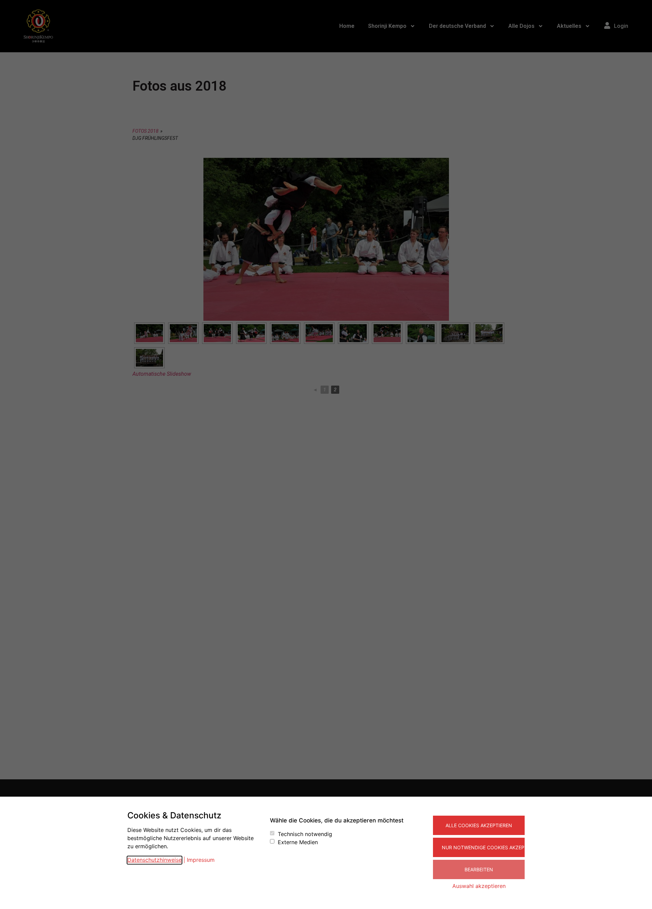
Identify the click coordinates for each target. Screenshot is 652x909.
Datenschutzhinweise (154, 859)
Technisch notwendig (305, 834)
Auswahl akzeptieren (479, 886)
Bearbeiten (479, 869)
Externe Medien (298, 842)
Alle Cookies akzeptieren (479, 825)
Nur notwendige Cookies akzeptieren (483, 847)
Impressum (201, 859)
